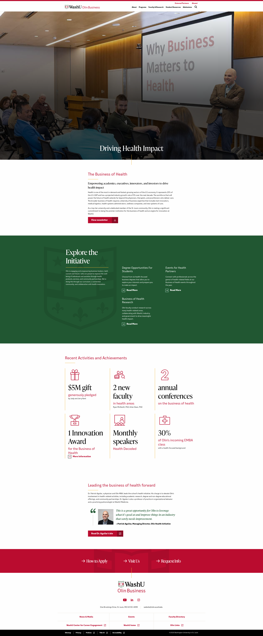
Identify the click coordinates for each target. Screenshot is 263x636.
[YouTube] (125, 601)
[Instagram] (138, 601)
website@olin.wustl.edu (153, 607)
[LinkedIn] (132, 601)
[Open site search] (196, 7)
